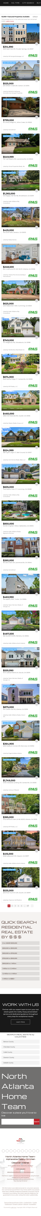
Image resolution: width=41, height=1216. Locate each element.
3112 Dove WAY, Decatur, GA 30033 (14, 232)
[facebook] (3, 1150)
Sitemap (25, 1204)
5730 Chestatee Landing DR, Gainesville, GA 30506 (19, 782)
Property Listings (18, 1204)
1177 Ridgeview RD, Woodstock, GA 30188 (16, 342)
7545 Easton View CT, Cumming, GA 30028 (17, 489)
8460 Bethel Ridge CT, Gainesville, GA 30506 (18, 379)
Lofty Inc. (13, 1207)
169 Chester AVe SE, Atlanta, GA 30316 (15, 709)
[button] (37, 1122)
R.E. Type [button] (16, 3)
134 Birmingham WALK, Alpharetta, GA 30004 (18, 526)
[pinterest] (33, 1150)
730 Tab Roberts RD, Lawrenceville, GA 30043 (18, 159)
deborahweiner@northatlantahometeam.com (20, 1172)
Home (6, 3)
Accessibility (32, 1204)
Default (35, 17)
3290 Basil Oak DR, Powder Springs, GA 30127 (18, 49)
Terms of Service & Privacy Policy (13, 1202)
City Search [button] (28, 3)
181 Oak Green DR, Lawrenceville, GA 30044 (17, 562)
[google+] (37, 1150)
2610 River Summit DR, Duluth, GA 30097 (17, 893)
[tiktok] (26, 1150)
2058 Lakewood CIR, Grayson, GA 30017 (16, 856)
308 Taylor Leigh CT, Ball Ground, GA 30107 (17, 452)
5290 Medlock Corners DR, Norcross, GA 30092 (18, 746)
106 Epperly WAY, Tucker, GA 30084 (14, 599)
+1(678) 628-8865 (20, 1169)
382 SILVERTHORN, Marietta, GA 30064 (16, 636)
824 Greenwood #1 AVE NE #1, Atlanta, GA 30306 (19, 269)
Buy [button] (38, 3)
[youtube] (22, 1150)
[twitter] (11, 1150)
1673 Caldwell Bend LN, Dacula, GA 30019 (16, 672)
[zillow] (14, 1150)
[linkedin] (7, 1150)
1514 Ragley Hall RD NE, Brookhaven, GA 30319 (18, 196)
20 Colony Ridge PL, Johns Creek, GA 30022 (17, 122)
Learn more (10, 21)
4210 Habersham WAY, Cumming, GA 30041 (17, 306)
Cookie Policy (28, 1202)
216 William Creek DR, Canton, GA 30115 (16, 86)
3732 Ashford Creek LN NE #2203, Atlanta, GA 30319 (20, 819)
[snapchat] (30, 1150)
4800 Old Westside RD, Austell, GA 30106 (16, 416)
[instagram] (18, 1150)
